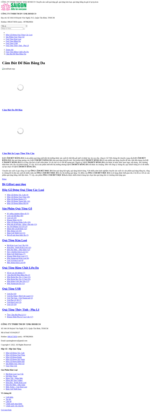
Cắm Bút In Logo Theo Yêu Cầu (18, 153)
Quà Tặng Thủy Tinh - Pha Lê (17, 46)
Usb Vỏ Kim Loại (15, 260)
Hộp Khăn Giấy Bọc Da (18, 281)
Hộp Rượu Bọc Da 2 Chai (18, 279)
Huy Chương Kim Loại (17, 252)
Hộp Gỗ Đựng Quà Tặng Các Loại (19, 35)
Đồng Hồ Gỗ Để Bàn (17, 229)
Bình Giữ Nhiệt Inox (16, 254)
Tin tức (8, 399)
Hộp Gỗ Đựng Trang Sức (18, 201)
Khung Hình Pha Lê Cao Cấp (20, 317)
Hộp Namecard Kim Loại (18, 258)
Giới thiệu (9, 397)
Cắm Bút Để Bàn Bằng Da (18, 275)
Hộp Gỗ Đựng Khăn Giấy (18, 222)
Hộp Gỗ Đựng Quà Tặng (18, 197)
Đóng (4, 179)
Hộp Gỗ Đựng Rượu (16, 199)
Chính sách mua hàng (14, 404)
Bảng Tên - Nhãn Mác (14, 378)
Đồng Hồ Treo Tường (14, 380)
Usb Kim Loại (14, 302)
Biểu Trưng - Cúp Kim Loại (16, 387)
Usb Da (11, 294)
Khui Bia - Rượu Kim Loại (19, 247)
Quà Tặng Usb (11, 366)
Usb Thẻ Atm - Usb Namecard (20, 298)
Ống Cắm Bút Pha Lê (16, 315)
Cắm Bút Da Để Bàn (12, 110)
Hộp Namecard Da (16, 284)
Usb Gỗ (11, 218)
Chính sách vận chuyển (14, 406)
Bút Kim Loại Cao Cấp (17, 245)
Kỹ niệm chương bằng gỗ (18, 214)
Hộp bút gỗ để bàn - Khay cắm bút (22, 224)
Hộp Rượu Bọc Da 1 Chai (18, 277)
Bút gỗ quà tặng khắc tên (17, 235)
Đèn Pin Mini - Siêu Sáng (18, 250)
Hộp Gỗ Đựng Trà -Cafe (17, 195)
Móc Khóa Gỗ (14, 231)
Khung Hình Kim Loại (17, 256)
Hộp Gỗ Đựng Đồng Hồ (17, 203)
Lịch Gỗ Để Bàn (15, 216)
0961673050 (12, 337)
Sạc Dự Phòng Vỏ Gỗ (17, 227)
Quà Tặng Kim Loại (13, 39)
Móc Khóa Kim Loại (16, 263)
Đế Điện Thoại (11, 376)
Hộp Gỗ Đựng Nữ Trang (15, 359)
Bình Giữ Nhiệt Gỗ (16, 233)
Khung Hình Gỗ (14, 220)
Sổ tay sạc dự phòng (16, 273)
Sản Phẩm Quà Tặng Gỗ (15, 37)
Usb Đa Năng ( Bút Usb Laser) (20, 296)
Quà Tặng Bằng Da (13, 41)
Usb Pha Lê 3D (14, 300)
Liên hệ (8, 402)
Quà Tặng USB (12, 43)
